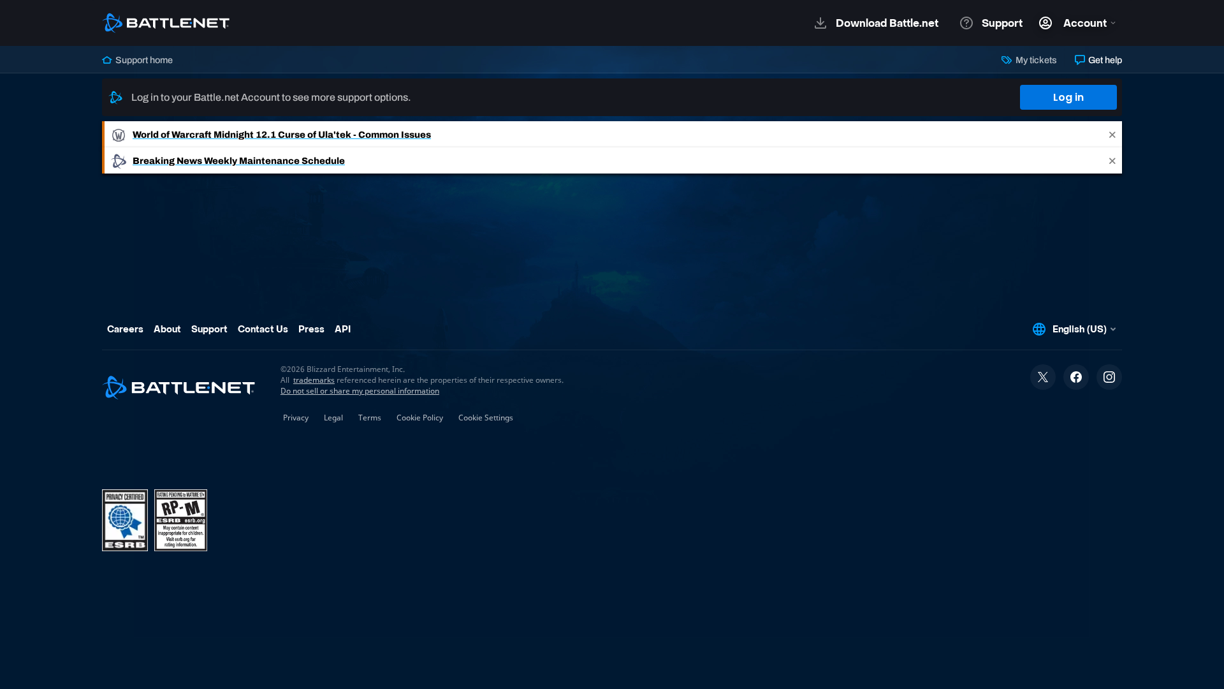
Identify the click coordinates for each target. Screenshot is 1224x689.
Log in (1068, 97)
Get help (1104, 60)
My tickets (1035, 60)
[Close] (1112, 134)
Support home (143, 60)
